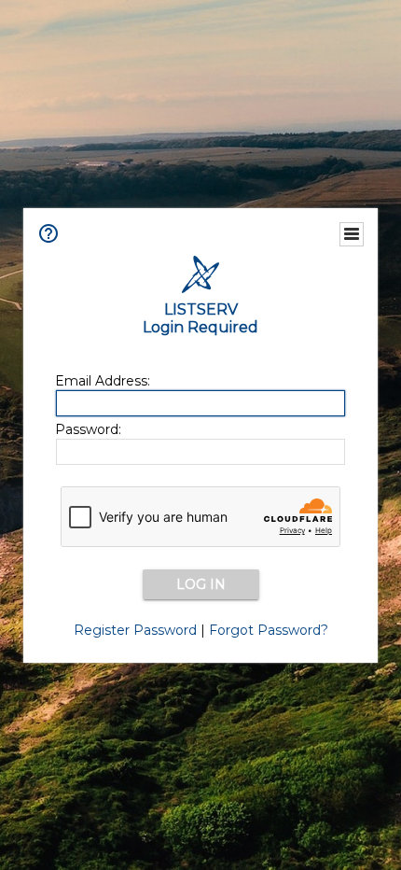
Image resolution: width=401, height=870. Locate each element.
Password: (88, 429)
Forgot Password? (268, 630)
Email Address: (102, 380)
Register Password (135, 630)
